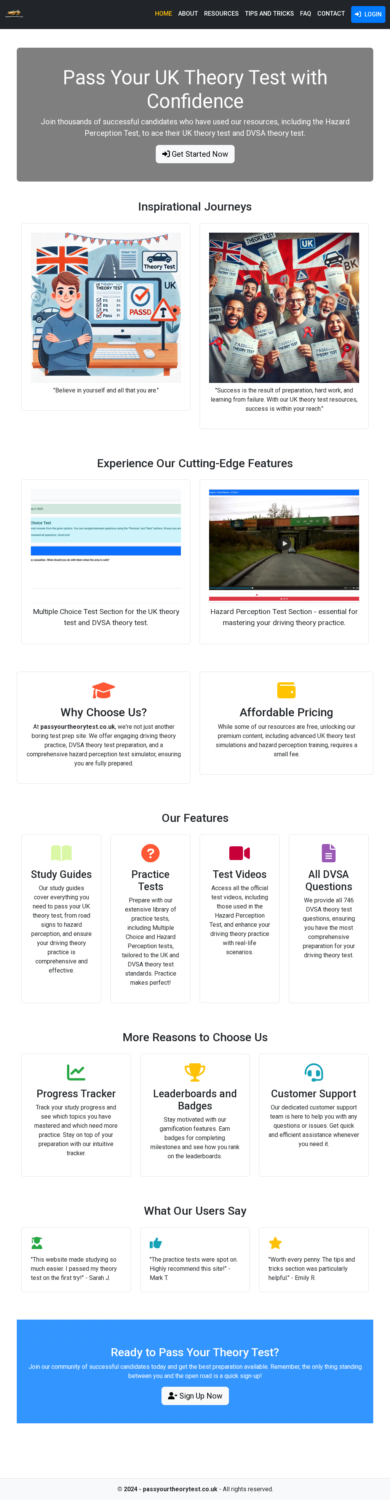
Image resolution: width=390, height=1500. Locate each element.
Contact (331, 13)
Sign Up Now (199, 1395)
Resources (221, 13)
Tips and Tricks (269, 13)
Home (163, 13)
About (188, 13)
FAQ (305, 13)
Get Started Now (199, 154)
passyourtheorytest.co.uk (180, 1489)
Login (372, 14)
